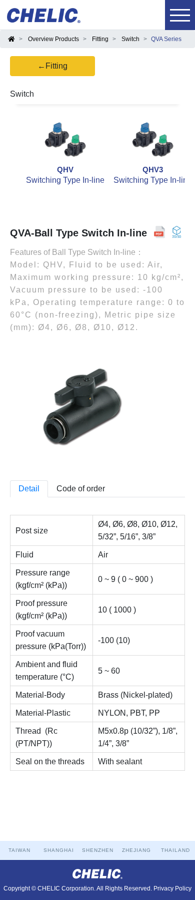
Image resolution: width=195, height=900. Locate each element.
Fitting (100, 39)
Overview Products (53, 39)
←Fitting (53, 66)
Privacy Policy (173, 888)
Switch (131, 39)
